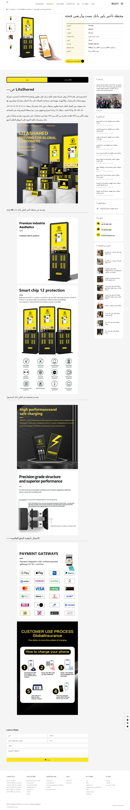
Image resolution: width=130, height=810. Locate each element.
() (67, 80)
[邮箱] (127, 716)
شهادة (87, 789)
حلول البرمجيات (30, 782)
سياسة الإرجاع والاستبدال (12, 807)
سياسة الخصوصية (26, 804)
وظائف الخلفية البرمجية (31, 785)
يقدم (87, 780)
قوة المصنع (88, 794)
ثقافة (87, 782)
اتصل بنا (93, 3)
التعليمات (28, 791)
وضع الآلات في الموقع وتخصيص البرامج (55, 785)
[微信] (127, 723)
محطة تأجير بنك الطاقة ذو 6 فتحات (14, 782)
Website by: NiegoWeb (118, 805)
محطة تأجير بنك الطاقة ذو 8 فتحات (14, 785)
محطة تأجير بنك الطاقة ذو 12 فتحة (13, 787)
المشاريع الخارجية (50, 782)
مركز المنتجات (50, 3)
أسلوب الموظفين (90, 791)
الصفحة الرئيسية (39, 3)
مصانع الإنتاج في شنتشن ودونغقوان (94, 787)
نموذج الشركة (49, 780)
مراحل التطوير (89, 785)
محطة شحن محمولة (11, 780)
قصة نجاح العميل (70, 3)
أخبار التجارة (69, 780)
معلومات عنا (85, 3)
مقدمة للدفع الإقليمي (31, 787)
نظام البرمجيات (60, 3)
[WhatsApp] (127, 720)
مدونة (78, 3)
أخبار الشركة (69, 782)
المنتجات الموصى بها (50, 789)
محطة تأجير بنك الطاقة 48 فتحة (13, 791)
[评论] (127, 726)
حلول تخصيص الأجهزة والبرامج (33, 780)
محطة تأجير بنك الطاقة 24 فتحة (13, 789)
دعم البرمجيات (29, 789)
